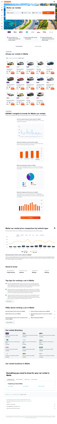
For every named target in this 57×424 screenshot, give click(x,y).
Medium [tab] (22, 235)
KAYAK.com (7, 394)
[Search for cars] (1, 10)
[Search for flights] (1, 5)
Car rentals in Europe (16, 394)
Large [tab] (26, 235)
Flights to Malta (10, 386)
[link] (30, 217)
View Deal (12, 73)
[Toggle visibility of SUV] (24, 184)
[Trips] (1, 23)
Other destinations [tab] (19, 379)
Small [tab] (18, 235)
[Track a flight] (1, 20)
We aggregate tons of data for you (13, 406)
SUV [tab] (30, 235)
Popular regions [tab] (34, 379)
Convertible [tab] (42, 235)
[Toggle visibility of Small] (24, 183)
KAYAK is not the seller (11, 404)
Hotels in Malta (25, 386)
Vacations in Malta (41, 386)
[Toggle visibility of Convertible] (33, 184)
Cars (11, 394)
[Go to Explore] (1, 18)
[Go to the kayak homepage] (7, 1)
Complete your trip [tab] (10, 379)
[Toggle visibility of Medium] (25, 186)
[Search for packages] (1, 12)
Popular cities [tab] (27, 379)
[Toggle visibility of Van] (32, 183)
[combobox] (9, 10)
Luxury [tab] (37, 235)
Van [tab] (33, 235)
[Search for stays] (1, 7)
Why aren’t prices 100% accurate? (13, 408)
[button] (2, 2)
